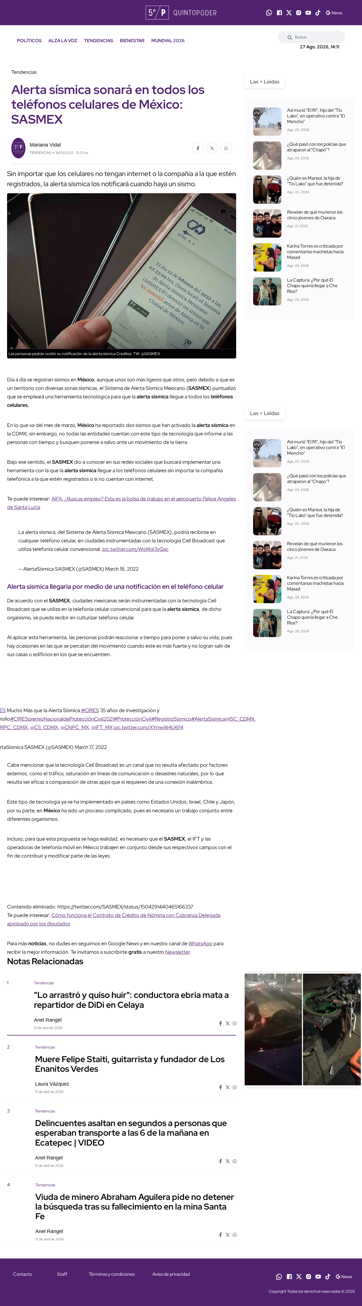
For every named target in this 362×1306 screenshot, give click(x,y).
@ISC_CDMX (239, 719)
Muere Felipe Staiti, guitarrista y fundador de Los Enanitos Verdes (130, 1063)
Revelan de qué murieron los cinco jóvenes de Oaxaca (314, 215)
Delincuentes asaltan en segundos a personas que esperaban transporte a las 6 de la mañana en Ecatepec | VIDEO (131, 1132)
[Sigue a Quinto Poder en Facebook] (279, 13)
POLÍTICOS (29, 41)
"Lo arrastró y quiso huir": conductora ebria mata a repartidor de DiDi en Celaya (131, 999)
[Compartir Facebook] (198, 148)
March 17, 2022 (91, 747)
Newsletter (177, 952)
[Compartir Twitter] (212, 148)
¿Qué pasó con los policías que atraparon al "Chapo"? (316, 147)
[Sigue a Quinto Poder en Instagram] (298, 13)
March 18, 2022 (122, 569)
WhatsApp (200, 943)
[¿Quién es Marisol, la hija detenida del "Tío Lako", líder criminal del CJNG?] (267, 189)
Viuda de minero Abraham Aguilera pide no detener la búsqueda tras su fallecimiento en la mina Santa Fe (134, 1206)
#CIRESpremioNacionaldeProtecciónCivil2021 (62, 719)
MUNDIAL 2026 (168, 41)
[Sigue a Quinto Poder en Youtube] (308, 13)
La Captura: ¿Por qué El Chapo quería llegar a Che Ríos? (312, 285)
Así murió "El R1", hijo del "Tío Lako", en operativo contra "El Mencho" (316, 115)
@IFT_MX (102, 727)
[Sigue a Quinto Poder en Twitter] (289, 13)
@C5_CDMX (44, 727)
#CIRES (90, 710)
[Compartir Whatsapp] (226, 148)
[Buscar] (290, 37)
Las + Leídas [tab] (264, 81)
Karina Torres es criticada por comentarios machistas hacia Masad (315, 251)
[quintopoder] (181, 13)
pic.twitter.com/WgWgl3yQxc (135, 549)
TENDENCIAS (98, 41)
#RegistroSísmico (171, 719)
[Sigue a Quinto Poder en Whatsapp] (269, 12)
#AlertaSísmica (208, 719)
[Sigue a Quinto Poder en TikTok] (318, 13)
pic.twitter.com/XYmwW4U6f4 (148, 727)
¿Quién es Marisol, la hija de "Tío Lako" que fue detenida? (315, 181)
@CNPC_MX (75, 727)
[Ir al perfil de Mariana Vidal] (18, 147)
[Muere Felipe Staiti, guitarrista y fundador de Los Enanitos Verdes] (302, 1092)
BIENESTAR (132, 41)
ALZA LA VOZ (62, 41)
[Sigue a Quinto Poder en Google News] (334, 13)
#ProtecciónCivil (132, 719)
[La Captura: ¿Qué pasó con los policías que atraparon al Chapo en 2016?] (267, 155)
